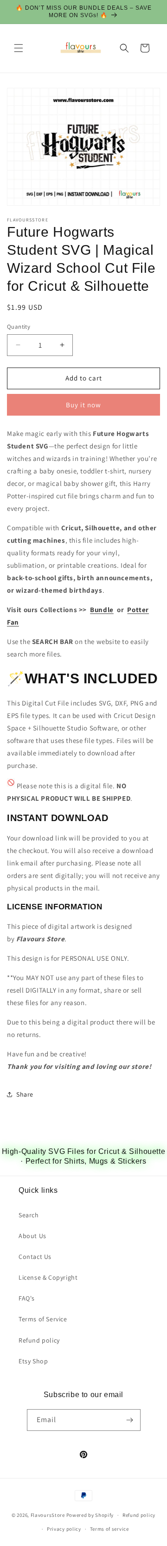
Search (29, 1215)
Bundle (102, 609)
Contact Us (35, 1256)
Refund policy (39, 1340)
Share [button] (24, 1094)
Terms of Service (43, 1319)
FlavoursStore (48, 1515)
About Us (32, 1236)
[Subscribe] (130, 1420)
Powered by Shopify (90, 1515)
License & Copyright (48, 1277)
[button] (18, 48)
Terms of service (109, 1529)
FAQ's (27, 1298)
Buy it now (83, 404)
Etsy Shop (33, 1361)
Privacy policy (64, 1529)
